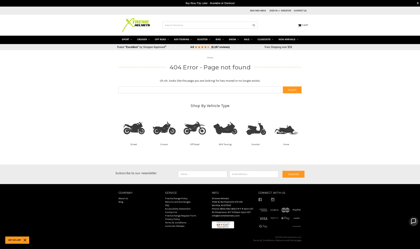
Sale (247, 39)
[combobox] (210, 25)
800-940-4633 (258, 10)
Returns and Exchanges (289, 240)
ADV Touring (182, 39)
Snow (233, 39)
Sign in (273, 10)
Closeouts (264, 39)
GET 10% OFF (14, 240)
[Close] (25, 240)
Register (286, 10)
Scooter (202, 39)
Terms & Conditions (263, 240)
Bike (218, 39)
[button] (413, 221)
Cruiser (142, 39)
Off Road (161, 39)
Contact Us (300, 10)
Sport (126, 39)
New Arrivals (287, 39)
